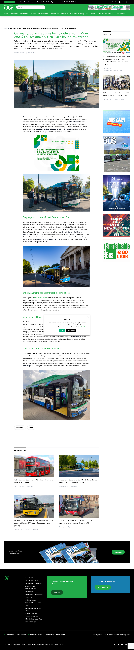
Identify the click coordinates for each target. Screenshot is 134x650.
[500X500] (56, 157)
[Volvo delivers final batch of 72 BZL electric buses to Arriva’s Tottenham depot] (34, 466)
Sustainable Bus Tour (105, 14)
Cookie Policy (108, 635)
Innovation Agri (30, 622)
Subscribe (118, 552)
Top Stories (14, 14)
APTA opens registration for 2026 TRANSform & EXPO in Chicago (116, 94)
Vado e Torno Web (31, 580)
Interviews (64, 14)
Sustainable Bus (30, 589)
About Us (20, 2)
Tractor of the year (31, 616)
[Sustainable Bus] (8, 7)
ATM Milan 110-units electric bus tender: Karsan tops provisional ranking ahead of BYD (77, 521)
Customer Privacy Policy (122, 635)
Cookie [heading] (67, 320)
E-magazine (9, 2)
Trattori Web (29, 597)
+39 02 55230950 (35, 635)
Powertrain (29, 592)
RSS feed (73, 2)
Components (54, 14)
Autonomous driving (77, 14)
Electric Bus (24, 14)
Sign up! (57, 592)
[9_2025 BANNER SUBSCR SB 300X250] (116, 250)
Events (116, 99)
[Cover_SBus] (116, 154)
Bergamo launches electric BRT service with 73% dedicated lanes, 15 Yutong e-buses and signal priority (33, 523)
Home (6, 14)
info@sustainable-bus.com (55, 635)
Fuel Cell (33, 14)
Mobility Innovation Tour (34, 619)
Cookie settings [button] (71, 330)
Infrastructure (43, 14)
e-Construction (30, 600)
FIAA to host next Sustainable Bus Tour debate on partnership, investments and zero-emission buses (116, 60)
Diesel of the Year (31, 613)
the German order (40, 298)
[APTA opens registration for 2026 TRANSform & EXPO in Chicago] (116, 82)
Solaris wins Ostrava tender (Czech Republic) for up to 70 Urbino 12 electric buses (78, 481)
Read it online (103, 587)
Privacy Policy (97, 635)
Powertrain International (33, 594)
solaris (31, 428)
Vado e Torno (30, 578)
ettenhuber (20, 428)
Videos (93, 14)
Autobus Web (30, 586)
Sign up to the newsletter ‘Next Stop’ (60, 2)
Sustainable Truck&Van (33, 583)
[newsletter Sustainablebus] (116, 225)
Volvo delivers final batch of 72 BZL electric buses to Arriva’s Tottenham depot (33, 481)
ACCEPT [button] (62, 330)
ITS (87, 14)
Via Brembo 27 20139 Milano (15, 635)
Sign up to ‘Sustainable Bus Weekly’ (40, 2)
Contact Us (27, 2)
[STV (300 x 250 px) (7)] (116, 121)
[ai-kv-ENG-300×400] (116, 193)
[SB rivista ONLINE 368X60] (109, 7)
